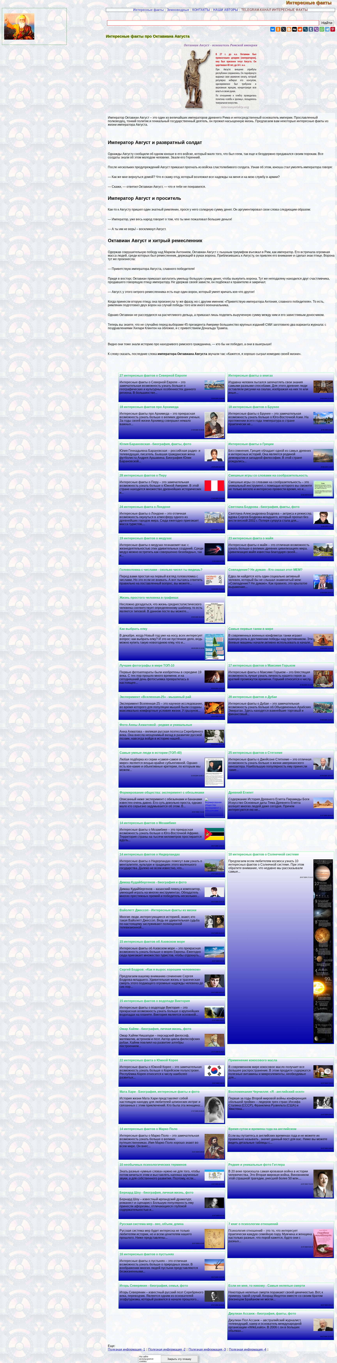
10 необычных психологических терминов (153, 1164)
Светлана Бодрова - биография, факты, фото (264, 507)
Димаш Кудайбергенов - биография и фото (153, 882)
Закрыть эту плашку (179, 1359)
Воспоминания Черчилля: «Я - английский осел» (266, 1091)
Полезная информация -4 (247, 1349)
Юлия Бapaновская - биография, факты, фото (155, 444)
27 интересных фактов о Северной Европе (153, 375)
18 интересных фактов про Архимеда (149, 407)
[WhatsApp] (321, 29)
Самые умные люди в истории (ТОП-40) (151, 752)
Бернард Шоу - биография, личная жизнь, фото (156, 1192)
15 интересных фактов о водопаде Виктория (155, 1001)
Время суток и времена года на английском (262, 1129)
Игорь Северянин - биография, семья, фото (154, 1285)
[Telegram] (327, 29)
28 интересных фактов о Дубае (252, 697)
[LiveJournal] (305, 29)
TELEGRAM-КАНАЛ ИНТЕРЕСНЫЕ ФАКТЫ (274, 10)
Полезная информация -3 (207, 1349)
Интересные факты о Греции (251, 444)
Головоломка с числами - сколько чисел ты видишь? (161, 569)
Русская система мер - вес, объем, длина (152, 1224)
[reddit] (300, 29)
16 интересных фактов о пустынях (147, 1254)
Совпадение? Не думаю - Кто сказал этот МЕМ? (265, 569)
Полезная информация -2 (166, 1349)
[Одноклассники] (278, 29)
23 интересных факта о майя (250, 538)
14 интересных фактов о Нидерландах (150, 854)
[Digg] (294, 29)
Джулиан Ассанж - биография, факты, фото (262, 1313)
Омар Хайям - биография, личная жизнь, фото (155, 1028)
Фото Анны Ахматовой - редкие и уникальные (156, 724)
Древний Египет (241, 792)
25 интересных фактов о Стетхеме (255, 752)
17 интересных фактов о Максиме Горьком (261, 665)
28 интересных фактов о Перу (143, 475)
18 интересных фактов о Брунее (253, 407)
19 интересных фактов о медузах (146, 538)
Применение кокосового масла (252, 1060)
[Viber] (316, 29)
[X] (283, 29)
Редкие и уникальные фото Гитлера (256, 1164)
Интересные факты (311, 2)
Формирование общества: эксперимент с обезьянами (162, 792)
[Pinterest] (332, 29)
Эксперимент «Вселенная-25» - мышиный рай (155, 697)
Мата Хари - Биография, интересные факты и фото (160, 1091)
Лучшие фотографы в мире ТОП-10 (147, 665)
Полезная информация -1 (126, 1349)
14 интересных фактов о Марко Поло (148, 1129)
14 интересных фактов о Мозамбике (148, 823)
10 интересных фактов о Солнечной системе (263, 854)
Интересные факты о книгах (250, 375)
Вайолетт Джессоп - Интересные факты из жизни (158, 910)
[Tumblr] (311, 29)
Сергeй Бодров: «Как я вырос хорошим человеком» (160, 969)
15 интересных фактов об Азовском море (152, 941)
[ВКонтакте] (272, 29)
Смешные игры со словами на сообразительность (268, 475)
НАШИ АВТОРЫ (225, 10)
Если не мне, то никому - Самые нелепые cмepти (266, 1285)
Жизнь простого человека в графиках (149, 597)
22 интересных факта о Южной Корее (149, 1060)
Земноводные (178, 10)
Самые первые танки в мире (250, 628)
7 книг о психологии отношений (253, 1224)
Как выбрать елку (133, 628)
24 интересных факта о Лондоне (145, 507)
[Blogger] (289, 29)
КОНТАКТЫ (201, 10)
